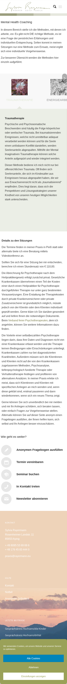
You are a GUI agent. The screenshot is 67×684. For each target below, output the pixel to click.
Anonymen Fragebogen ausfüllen (39, 449)
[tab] (19, 92)
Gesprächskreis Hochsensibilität (23, 635)
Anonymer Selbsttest (17, 598)
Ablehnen (34, 667)
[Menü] (60, 7)
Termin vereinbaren (29, 462)
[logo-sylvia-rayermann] (28, 6)
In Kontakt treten (28, 486)
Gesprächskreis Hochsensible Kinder (25, 628)
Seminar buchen (27, 474)
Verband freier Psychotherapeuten (28, 320)
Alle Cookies (33, 658)
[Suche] (53, 6)
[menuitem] (53, 6)
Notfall (9, 592)
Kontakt (9, 585)
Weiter (64, 78)
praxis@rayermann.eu (18, 556)
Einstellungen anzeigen (33, 676)
